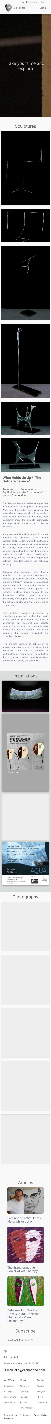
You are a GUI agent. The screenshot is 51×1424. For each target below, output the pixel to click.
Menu (43, 7)
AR (23, 1)
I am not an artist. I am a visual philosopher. (24, 1219)
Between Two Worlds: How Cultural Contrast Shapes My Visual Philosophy (23, 1316)
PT (39, 1)
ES (42, 1)
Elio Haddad (19, 8)
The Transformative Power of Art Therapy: (23, 1269)
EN (27, 1)
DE (35, 1)
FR (31, 1)
